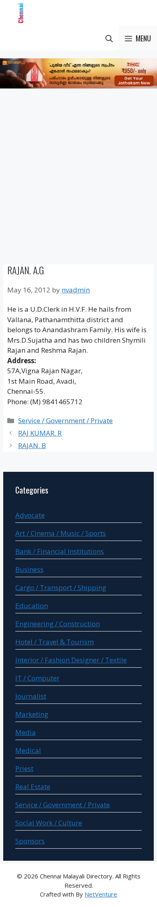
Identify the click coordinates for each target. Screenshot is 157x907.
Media (25, 732)
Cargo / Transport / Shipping (60, 587)
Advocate (30, 515)
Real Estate (32, 786)
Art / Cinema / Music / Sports (60, 533)
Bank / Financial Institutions (59, 551)
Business (29, 569)
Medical (28, 750)
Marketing (31, 714)
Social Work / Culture (48, 822)
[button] (109, 38)
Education (31, 605)
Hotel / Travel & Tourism (54, 641)
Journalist (30, 696)
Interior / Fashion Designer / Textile (71, 659)
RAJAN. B (32, 445)
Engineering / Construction (57, 623)
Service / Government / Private (65, 420)
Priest (24, 768)
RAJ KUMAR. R (40, 433)
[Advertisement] (78, 177)
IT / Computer (37, 678)
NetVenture (101, 894)
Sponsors (30, 840)
